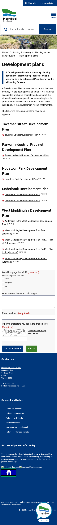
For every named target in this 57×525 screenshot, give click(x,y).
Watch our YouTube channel (17, 427)
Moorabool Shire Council (11, 368)
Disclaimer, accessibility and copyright (15, 502)
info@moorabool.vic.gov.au (14, 386)
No (6, 286)
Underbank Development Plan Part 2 (26, 200)
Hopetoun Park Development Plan (25, 179)
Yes (7, 278)
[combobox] (40, 3)
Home (5, 52)
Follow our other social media (17, 432)
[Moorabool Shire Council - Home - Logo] (9, 15)
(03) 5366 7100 (8, 383)
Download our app (13, 423)
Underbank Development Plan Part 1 (26, 194)
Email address (15, 313)
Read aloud (33, 333)
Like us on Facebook (14, 409)
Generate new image (37, 331)
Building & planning (21, 52)
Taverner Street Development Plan (25, 135)
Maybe (8, 282)
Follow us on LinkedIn (14, 418)
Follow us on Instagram (15, 413)
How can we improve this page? (19, 293)
